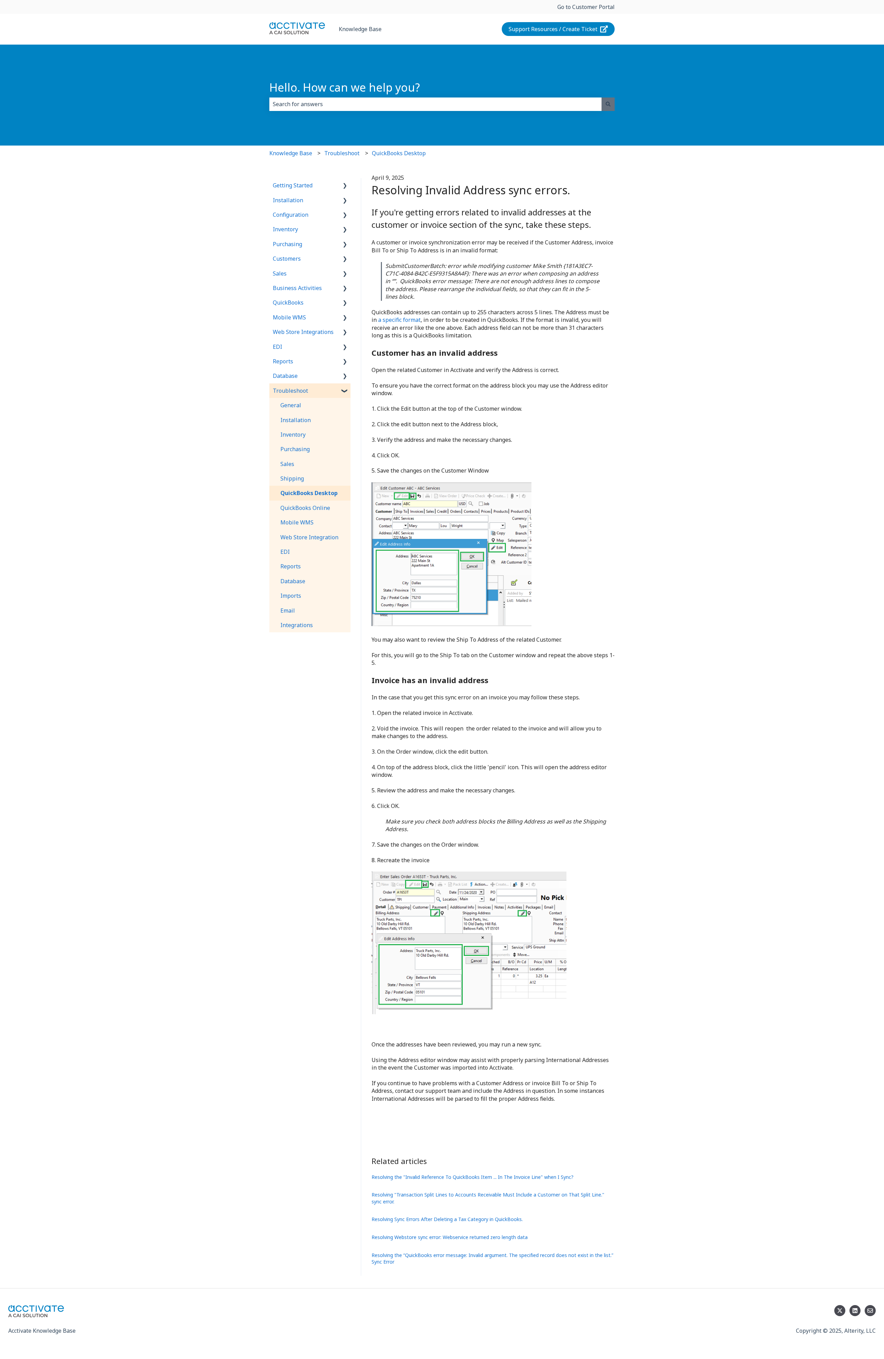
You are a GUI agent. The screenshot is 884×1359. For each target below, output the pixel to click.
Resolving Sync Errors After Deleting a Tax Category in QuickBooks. (447, 1219)
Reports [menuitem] (283, 361)
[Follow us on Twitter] (839, 1310)
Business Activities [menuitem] (297, 288)
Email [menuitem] (287, 610)
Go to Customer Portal (586, 7)
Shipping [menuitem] (292, 478)
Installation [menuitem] (288, 200)
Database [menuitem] (285, 376)
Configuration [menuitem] (290, 214)
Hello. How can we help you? (344, 87)
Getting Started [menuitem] (293, 185)
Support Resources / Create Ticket (553, 29)
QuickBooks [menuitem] (288, 302)
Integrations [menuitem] (296, 625)
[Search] (608, 104)
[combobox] (435, 104)
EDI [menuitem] (277, 347)
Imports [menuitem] (290, 595)
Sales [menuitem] (280, 273)
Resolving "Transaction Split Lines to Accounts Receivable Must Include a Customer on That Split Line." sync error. (488, 1198)
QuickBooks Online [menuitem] (305, 508)
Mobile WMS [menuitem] (289, 317)
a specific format (399, 320)
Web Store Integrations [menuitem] (303, 332)
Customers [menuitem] (287, 258)
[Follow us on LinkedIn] (855, 1310)
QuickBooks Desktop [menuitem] (309, 493)
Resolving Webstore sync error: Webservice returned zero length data (450, 1237)
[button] (344, 186)
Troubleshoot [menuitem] (290, 390)
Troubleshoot (341, 153)
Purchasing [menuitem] (287, 244)
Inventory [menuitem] (285, 229)
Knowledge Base (360, 29)
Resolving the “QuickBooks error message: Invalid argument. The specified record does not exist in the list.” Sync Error (492, 1258)
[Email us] (870, 1310)
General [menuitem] (290, 405)
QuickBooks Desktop (399, 153)
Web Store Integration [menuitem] (309, 537)
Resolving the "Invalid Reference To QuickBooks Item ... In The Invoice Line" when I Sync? (473, 1177)
